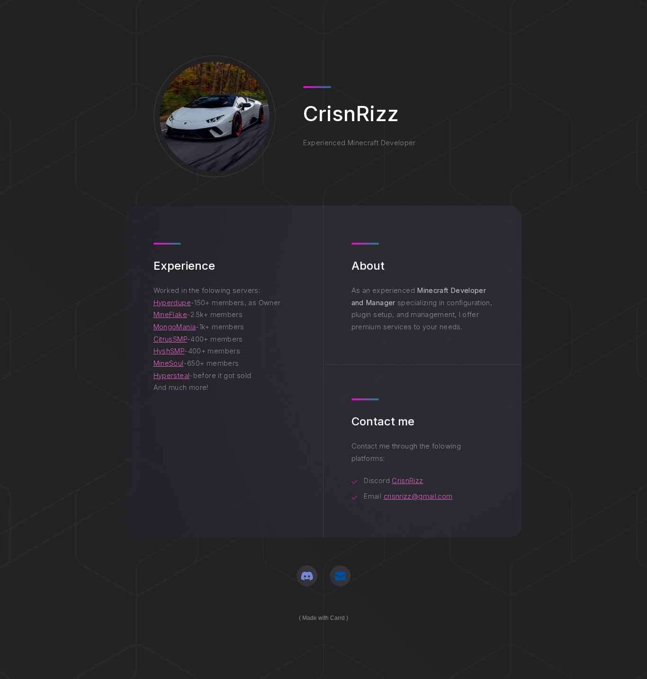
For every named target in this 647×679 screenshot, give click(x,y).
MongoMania (174, 327)
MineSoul (168, 363)
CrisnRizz (407, 480)
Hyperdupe (172, 303)
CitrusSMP (170, 339)
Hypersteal (171, 375)
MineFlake (170, 314)
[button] (307, 575)
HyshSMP (169, 351)
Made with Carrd (323, 618)
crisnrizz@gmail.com (418, 496)
